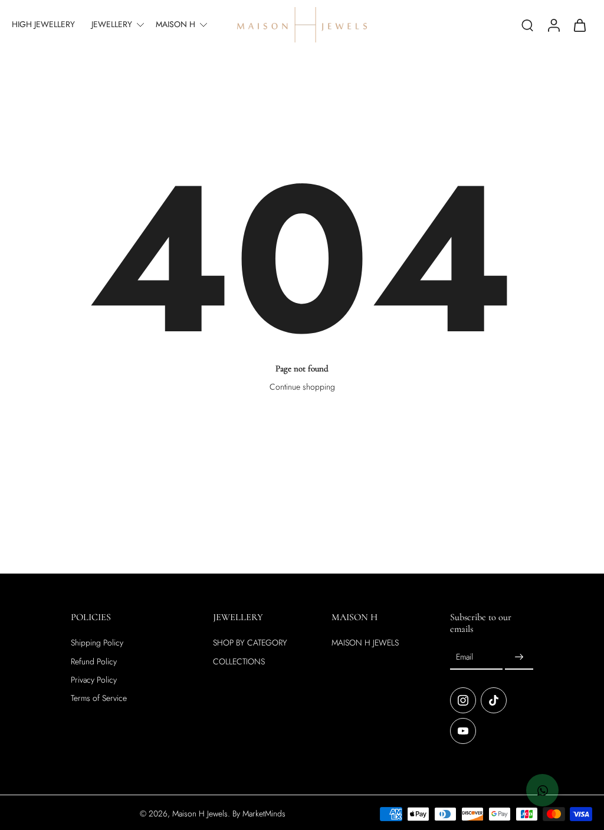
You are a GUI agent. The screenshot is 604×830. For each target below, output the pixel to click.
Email (464, 656)
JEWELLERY (111, 24)
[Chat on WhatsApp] (542, 790)
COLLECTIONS (239, 661)
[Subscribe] (519, 656)
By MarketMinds (258, 813)
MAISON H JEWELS (365, 642)
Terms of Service (99, 698)
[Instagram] (463, 700)
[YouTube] (463, 730)
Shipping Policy (97, 642)
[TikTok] (494, 700)
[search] (527, 25)
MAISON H (175, 24)
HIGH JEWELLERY (43, 24)
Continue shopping (302, 387)
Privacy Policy (94, 679)
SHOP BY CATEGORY (250, 642)
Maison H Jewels (200, 813)
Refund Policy (94, 661)
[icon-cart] (579, 24)
